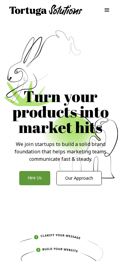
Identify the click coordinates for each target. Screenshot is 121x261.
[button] (107, 10)
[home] (44, 10)
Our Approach (79, 178)
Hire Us (35, 178)
